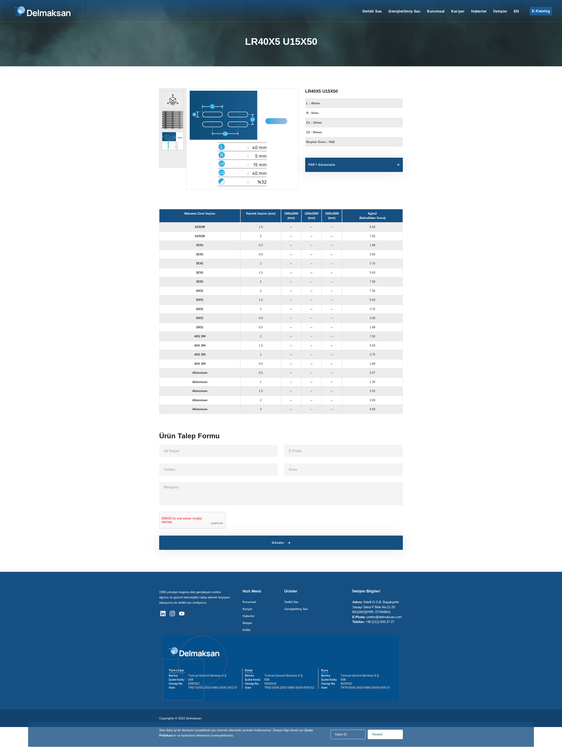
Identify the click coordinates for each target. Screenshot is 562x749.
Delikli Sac (372, 11)
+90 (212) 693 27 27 (380, 622)
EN (516, 11)
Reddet (377, 734)
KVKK (246, 630)
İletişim (500, 11)
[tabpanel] (173, 99)
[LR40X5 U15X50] (242, 138)
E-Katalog (541, 11)
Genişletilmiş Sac (404, 11)
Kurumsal (436, 11)
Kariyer (458, 11)
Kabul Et (341, 734)
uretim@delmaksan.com (384, 617)
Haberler (479, 11)
